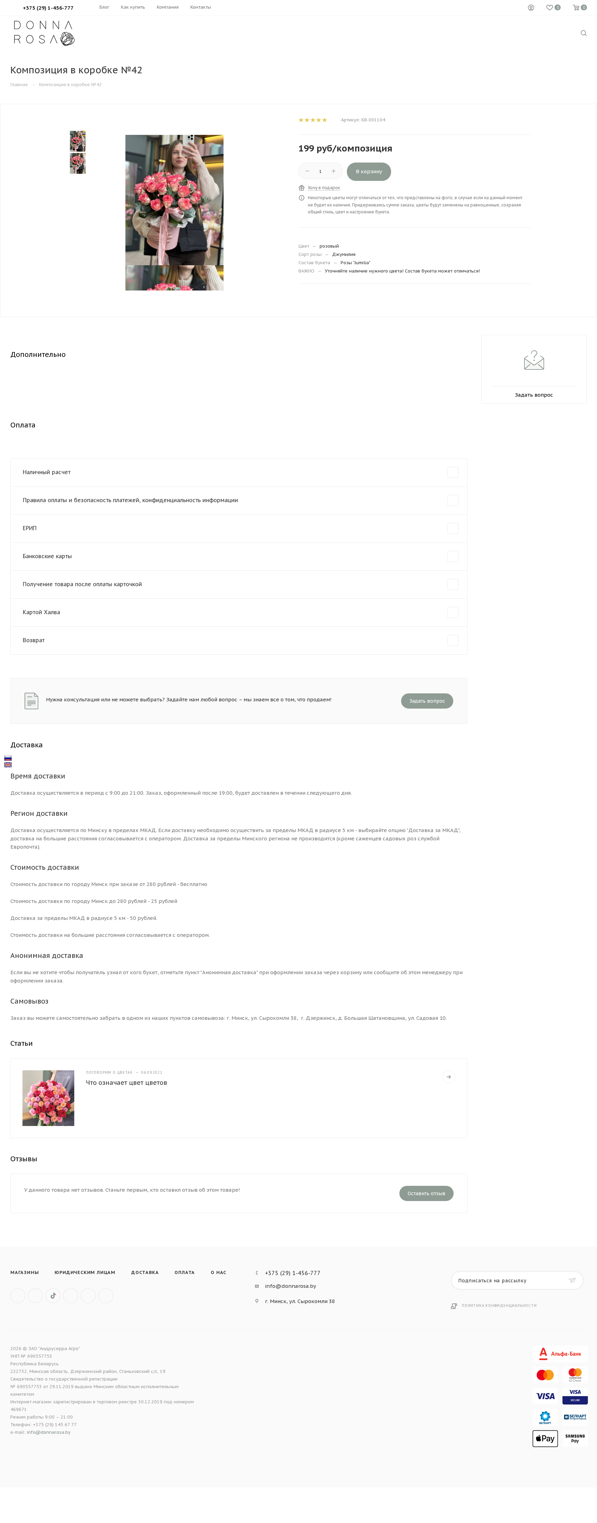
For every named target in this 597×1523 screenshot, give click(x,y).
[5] (324, 120)
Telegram (88, 1295)
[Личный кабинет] (531, 8)
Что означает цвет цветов (126, 1083)
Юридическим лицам (85, 1272)
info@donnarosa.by (290, 1286)
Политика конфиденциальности (499, 1305)
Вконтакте (17, 1295)
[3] (312, 120)
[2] (307, 120)
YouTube (105, 1295)
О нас (218, 1272)
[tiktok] (53, 1295)
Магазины (24, 1272)
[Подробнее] (448, 1076)
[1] (301, 120)
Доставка (145, 1272)
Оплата (184, 1272)
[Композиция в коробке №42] (175, 200)
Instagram (70, 1295)
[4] (318, 120)
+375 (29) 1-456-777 (293, 1273)
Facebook (35, 1295)
